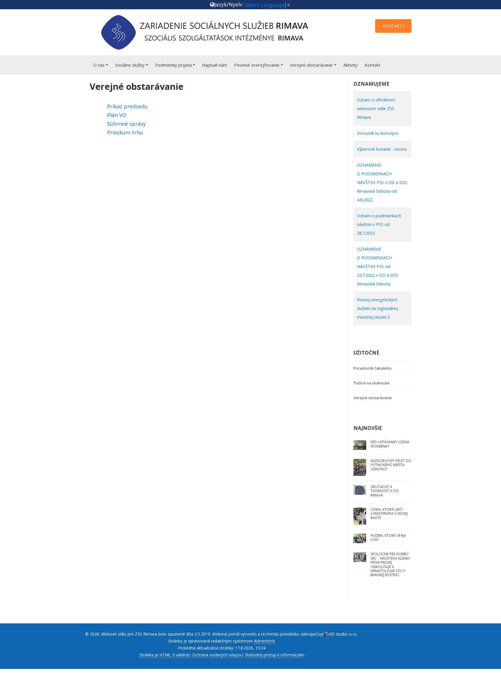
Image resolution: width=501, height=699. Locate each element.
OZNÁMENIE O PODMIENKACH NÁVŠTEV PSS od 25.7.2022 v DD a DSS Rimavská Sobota (377, 266)
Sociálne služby (130, 65)
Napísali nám (214, 65)
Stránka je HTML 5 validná (164, 655)
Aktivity (350, 65)
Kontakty (393, 26)
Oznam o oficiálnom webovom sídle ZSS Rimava (376, 108)
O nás (99, 65)
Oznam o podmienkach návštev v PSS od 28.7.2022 (379, 224)
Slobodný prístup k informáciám (274, 655)
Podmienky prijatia (173, 65)
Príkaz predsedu (127, 106)
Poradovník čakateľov (372, 368)
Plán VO (116, 115)
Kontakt (372, 65)
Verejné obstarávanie (311, 65)
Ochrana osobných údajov (217, 655)
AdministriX (264, 641)
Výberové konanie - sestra (381, 149)
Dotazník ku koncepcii (377, 133)
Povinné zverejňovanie (256, 65)
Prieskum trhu (125, 132)
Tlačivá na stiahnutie (371, 383)
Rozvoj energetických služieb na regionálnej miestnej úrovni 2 (377, 308)
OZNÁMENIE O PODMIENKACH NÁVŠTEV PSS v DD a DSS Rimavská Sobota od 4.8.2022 (382, 182)
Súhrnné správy (126, 123)
